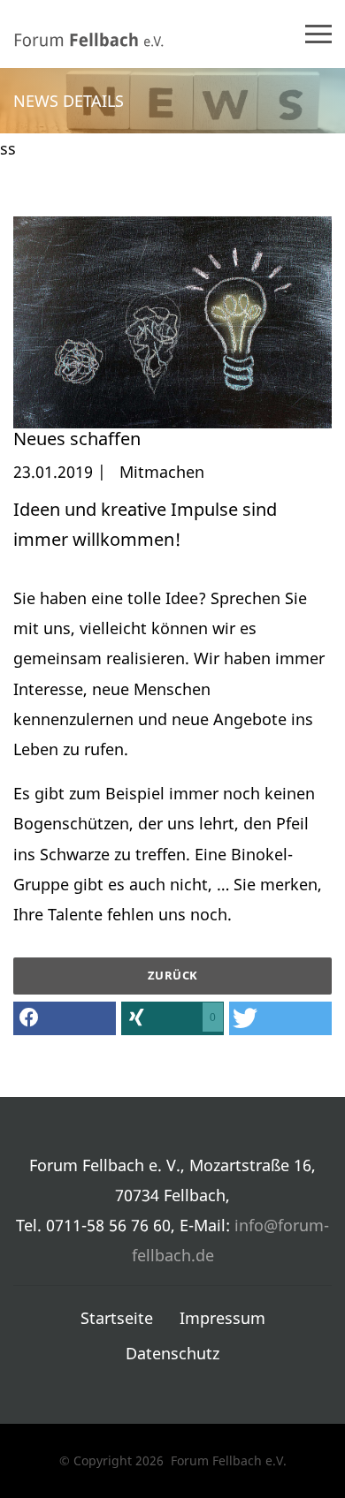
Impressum (222, 1317)
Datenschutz (172, 1353)
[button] (64, 1018)
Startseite (116, 1317)
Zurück (173, 975)
